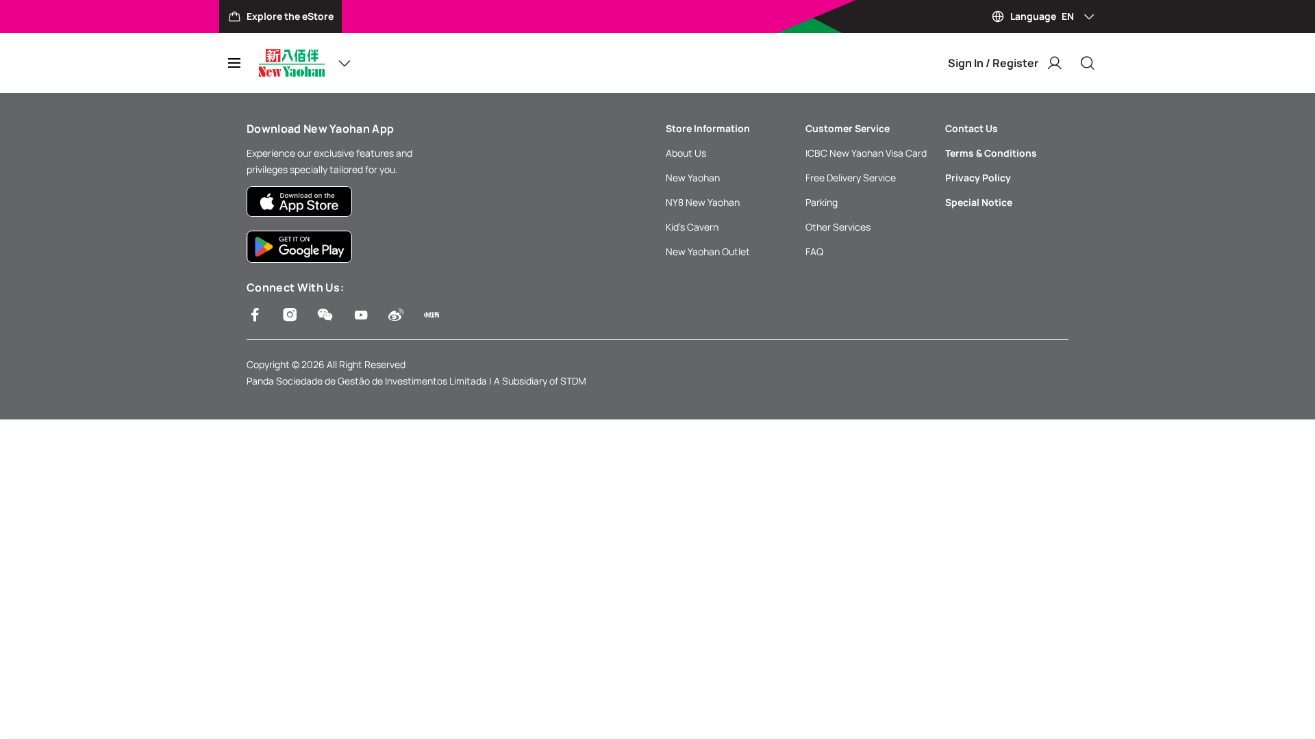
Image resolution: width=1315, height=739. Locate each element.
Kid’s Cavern (692, 226)
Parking (821, 202)
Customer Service (847, 128)
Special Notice (978, 202)
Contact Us (971, 128)
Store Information (708, 128)
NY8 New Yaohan (703, 202)
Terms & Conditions (991, 152)
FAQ (814, 251)
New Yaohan (693, 177)
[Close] (1087, 63)
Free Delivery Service (850, 177)
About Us (686, 152)
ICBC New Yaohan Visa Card (866, 152)
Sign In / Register (993, 62)
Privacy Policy (978, 177)
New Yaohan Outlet (708, 251)
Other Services (838, 226)
